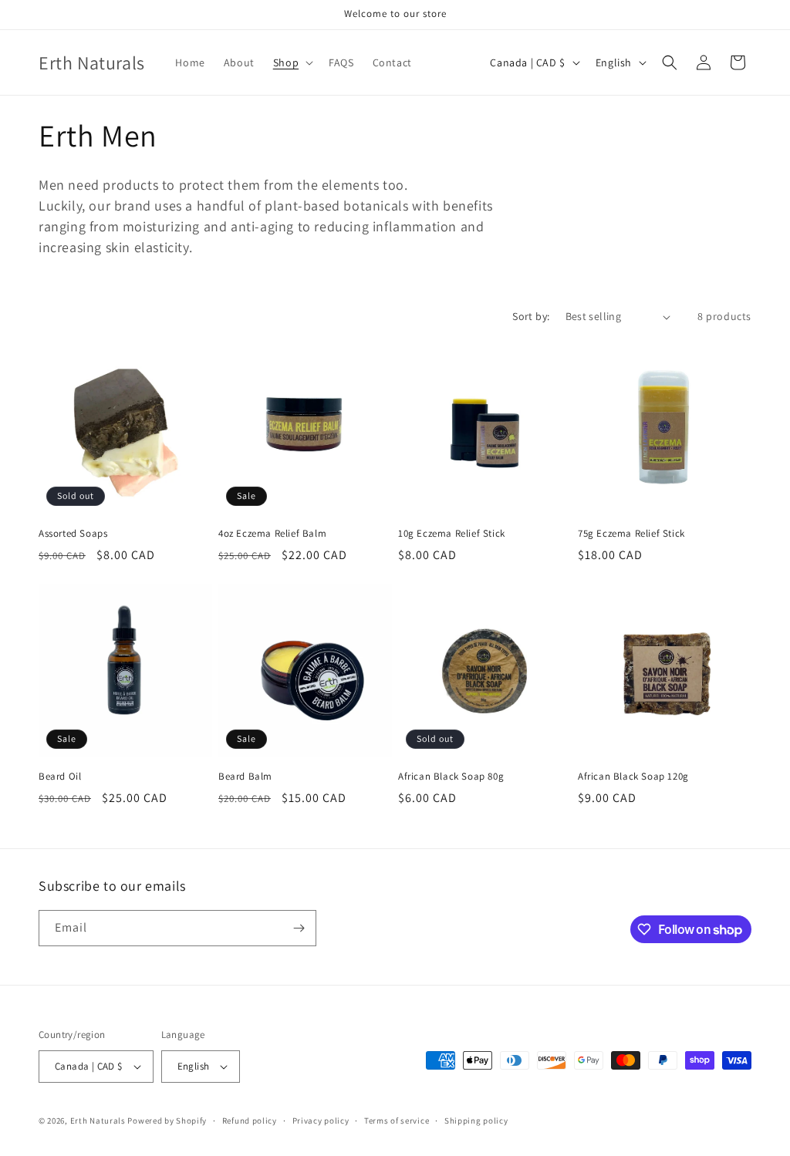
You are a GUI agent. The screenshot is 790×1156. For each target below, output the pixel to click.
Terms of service (396, 1120)
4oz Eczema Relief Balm (272, 533)
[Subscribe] (299, 928)
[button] (291, 62)
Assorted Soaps (73, 533)
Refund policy (249, 1120)
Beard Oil (60, 776)
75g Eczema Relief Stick (631, 533)
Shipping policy (476, 1120)
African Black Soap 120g (633, 776)
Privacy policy (320, 1120)
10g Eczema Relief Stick (451, 533)
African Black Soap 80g (451, 776)
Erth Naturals (98, 1120)
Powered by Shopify (167, 1120)
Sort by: (530, 316)
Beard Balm (245, 776)
